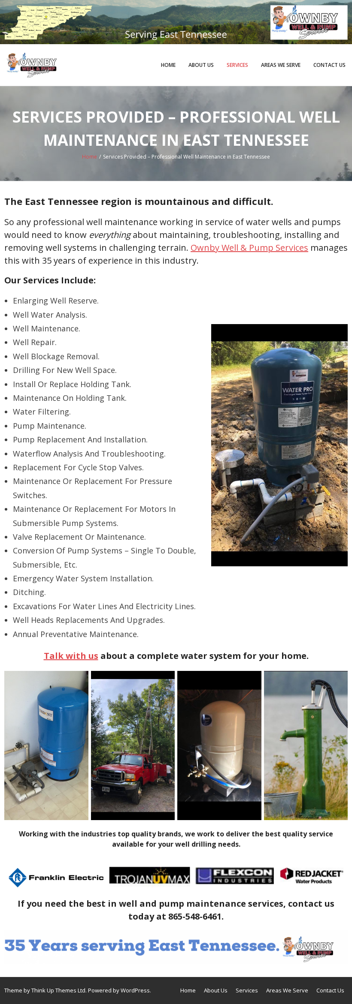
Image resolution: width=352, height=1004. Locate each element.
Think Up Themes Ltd (58, 990)
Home (168, 65)
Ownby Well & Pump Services (249, 247)
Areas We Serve (280, 65)
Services (237, 65)
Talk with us (71, 655)
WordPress (135, 990)
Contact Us (329, 65)
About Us (201, 65)
